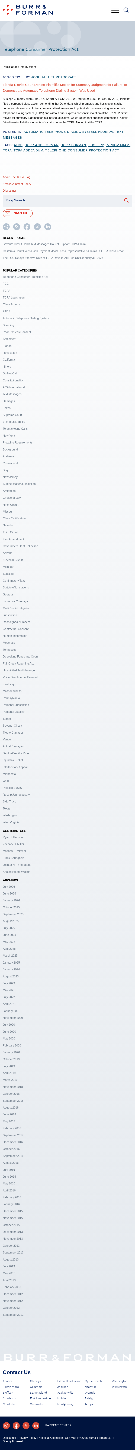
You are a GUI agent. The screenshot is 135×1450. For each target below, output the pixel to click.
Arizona (7, 552)
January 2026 (11, 900)
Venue (7, 739)
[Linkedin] (35, 1425)
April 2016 (9, 1190)
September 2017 (13, 1135)
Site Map (70, 1437)
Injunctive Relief (13, 760)
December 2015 (13, 1211)
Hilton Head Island (69, 1381)
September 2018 (13, 1100)
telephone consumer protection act (82, 150)
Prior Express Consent (17, 332)
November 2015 (13, 1218)
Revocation (10, 352)
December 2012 (13, 1294)
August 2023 (11, 976)
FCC (6, 283)
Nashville (91, 1386)
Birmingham (11, 1386)
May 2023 (9, 990)
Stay (5, 470)
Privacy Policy (27, 1437)
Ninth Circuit (10, 504)
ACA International (14, 387)
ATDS (18, 145)
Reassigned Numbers (16, 622)
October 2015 (11, 1225)
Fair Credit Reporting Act (18, 663)
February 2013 (12, 1287)
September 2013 (13, 1252)
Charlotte (9, 1404)
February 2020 (12, 1045)
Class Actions (11, 304)
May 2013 (9, 1273)
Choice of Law (12, 497)
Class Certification (14, 518)
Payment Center (58, 1425)
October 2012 (11, 1307)
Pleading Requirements (17, 442)
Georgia (8, 594)
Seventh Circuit (12, 725)
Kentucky (8, 684)
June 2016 (9, 1176)
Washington (10, 815)
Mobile (61, 1398)
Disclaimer (9, 190)
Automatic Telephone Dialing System (60, 132)
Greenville (36, 1404)
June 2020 (9, 1031)
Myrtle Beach (93, 1381)
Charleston (10, 1398)
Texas (6, 808)
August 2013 (11, 1259)
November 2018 (13, 1086)
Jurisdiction (10, 615)
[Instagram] (6, 1425)
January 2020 (11, 1052)
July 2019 (9, 1066)
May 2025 (9, 941)
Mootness (9, 642)
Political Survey (12, 787)
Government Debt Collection (20, 546)
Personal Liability (13, 711)
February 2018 (12, 1128)
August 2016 (11, 1162)
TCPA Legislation (14, 297)
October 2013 (11, 1245)
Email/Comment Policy (17, 183)
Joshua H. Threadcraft (53, 77)
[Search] (127, 10)
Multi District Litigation (16, 608)
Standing (8, 325)
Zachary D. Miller (13, 844)
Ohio (6, 780)
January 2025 (11, 962)
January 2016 (11, 1204)
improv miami (118, 145)
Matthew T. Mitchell (15, 850)
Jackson (62, 1386)
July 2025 (9, 928)
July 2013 (9, 1266)
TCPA (6, 290)
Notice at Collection (50, 1437)
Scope (7, 718)
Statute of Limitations (16, 587)
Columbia (36, 1386)
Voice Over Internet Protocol (20, 677)
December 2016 (13, 1142)
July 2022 (9, 997)
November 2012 (13, 1300)
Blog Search (15, 200)
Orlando (90, 1392)
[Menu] (115, 10)
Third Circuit (10, 532)
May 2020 (9, 1038)
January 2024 (11, 969)
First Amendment (13, 539)
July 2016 (9, 1169)
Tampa (89, 1404)
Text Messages (12, 394)
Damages (9, 401)
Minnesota (9, 774)
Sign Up (20, 213)
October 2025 (11, 907)
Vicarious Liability (14, 421)
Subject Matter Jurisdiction (19, 483)
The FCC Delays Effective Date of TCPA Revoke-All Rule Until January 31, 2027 (53, 257)
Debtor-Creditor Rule (16, 753)
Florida (105, 132)
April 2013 (9, 1280)
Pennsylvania (11, 698)
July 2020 (9, 1024)
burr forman (73, 145)
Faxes (7, 407)
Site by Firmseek (13, 1441)
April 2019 (9, 1073)
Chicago (35, 1381)
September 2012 (13, 1314)
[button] (6, 229)
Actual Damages (13, 746)
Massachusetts (12, 691)
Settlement (9, 338)
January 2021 (11, 1010)
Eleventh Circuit (13, 559)
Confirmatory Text (14, 580)
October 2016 (11, 1148)
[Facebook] (16, 1425)
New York (9, 435)
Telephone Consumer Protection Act (25, 276)
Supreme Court (12, 415)
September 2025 (13, 914)
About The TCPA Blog (16, 177)
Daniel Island (38, 1392)
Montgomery (65, 1404)
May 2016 (9, 1183)
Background (10, 449)
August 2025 (11, 921)
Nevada (8, 525)
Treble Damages (13, 732)
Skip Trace (9, 801)
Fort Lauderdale (40, 1398)
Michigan (8, 566)
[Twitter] (26, 1425)
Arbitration (9, 490)
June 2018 (9, 1114)
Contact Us (17, 1372)
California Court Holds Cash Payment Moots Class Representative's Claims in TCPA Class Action (63, 251)
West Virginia (11, 822)
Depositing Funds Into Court (20, 656)
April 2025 (9, 948)
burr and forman (42, 145)
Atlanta (7, 1381)
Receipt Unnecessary (16, 794)
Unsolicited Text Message (19, 670)
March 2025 (10, 955)
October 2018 (11, 1093)
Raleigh (89, 1398)
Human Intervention (15, 635)
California (9, 359)
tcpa (7, 150)
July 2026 (9, 886)
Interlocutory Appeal (15, 767)
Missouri (8, 511)
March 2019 (10, 1079)
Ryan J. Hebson (13, 837)
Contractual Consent (15, 629)
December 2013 (13, 1231)
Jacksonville (65, 1392)
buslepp (96, 145)
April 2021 (9, 1003)
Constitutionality (13, 380)
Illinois (7, 366)
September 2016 (13, 1155)
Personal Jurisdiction (16, 704)
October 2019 (11, 1059)
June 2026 (9, 893)
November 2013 (13, 1238)
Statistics (8, 573)
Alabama (8, 456)
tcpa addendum (28, 150)
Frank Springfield (13, 857)
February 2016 (12, 1197)
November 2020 (13, 1017)
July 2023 (9, 983)
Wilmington (119, 1386)
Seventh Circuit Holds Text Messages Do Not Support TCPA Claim (44, 244)
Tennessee (10, 649)
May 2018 (9, 1121)
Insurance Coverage (15, 601)
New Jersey (10, 477)
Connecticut (10, 463)
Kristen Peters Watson (16, 871)
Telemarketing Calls (15, 428)
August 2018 (11, 1107)
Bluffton (8, 1392)
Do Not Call (10, 373)
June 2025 (9, 934)
